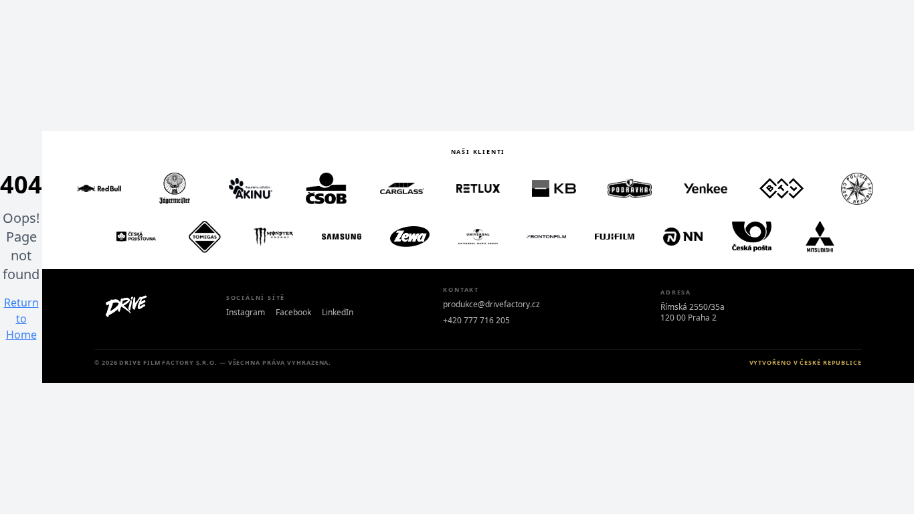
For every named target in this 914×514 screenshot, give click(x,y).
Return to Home (21, 318)
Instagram (245, 312)
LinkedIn (337, 312)
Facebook (293, 312)
